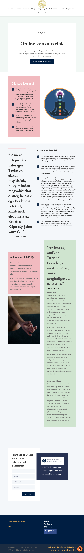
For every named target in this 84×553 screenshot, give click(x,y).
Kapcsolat (70, 9)
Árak (62, 9)
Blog (33, 9)
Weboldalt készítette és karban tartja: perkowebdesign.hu (61, 548)
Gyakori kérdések (41, 13)
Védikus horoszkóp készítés (19, 9)
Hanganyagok (42, 9)
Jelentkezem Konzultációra (42, 61)
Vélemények (53, 9)
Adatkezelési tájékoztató (17, 522)
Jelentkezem (28, 494)
